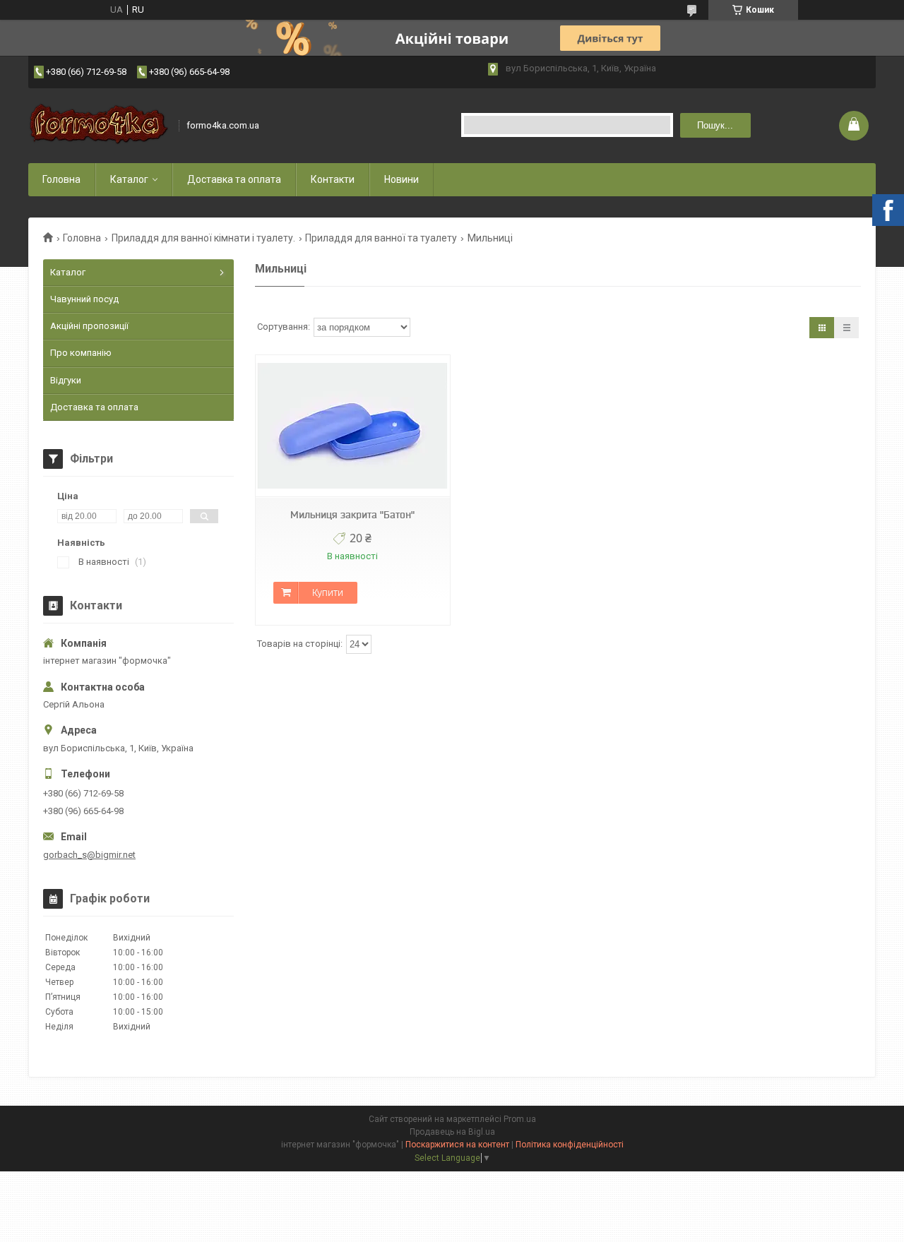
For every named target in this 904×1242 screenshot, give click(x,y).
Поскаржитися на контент (457, 1145)
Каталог (129, 179)
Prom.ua (520, 1119)
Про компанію (81, 352)
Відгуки (65, 380)
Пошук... (715, 125)
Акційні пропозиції (89, 326)
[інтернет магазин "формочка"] (99, 125)
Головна (61, 179)
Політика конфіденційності (570, 1145)
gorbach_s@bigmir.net (89, 854)
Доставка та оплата (234, 179)
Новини (401, 179)
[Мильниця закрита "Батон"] (352, 426)
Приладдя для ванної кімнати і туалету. (203, 238)
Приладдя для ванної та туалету (381, 238)
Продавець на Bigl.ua (452, 1132)
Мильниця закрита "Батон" (352, 514)
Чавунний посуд (84, 299)
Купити (327, 592)
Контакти (333, 179)
